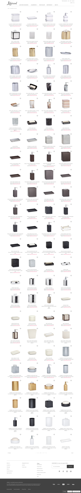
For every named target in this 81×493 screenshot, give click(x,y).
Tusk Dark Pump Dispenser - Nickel (65, 93)
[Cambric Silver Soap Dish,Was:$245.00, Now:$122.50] (32, 368)
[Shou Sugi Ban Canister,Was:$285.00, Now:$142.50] (66, 244)
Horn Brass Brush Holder (32, 58)
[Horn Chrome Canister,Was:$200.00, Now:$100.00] (66, 69)
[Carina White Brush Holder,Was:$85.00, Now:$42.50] (32, 34)
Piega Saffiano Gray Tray (66, 181)
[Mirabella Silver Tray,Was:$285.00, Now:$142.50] (32, 139)
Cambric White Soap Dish (15, 446)
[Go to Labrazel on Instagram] (67, 471)
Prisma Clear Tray (66, 446)
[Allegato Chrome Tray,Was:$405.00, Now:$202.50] (32, 17)
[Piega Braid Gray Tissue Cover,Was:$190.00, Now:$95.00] (66, 192)
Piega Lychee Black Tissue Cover (49, 216)
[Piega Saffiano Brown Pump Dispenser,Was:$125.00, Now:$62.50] (49, 157)
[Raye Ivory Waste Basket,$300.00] (32, 334)
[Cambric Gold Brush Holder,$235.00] (15, 403)
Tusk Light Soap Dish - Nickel (15, 110)
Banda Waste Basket (32, 305)
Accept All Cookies (76, 491)
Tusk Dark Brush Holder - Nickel (49, 93)
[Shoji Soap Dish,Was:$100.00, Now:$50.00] (66, 121)
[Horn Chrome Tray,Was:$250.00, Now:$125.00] (66, 52)
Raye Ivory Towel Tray (49, 340)
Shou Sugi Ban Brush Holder (49, 251)
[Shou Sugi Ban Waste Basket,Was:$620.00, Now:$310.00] (15, 262)
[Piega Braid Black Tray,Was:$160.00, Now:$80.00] (32, 227)
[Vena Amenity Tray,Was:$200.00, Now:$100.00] (15, 351)
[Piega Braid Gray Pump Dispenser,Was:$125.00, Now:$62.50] (15, 209)
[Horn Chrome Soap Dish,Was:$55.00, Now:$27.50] (32, 69)
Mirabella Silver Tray (32, 146)
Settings (64, 491)
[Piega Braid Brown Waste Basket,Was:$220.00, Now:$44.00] (66, 157)
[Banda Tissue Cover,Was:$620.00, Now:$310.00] (15, 298)
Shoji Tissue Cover (15, 41)
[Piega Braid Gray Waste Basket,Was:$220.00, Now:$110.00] (32, 192)
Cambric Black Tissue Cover (49, 410)
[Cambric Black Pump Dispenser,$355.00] (15, 421)
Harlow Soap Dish (15, 323)
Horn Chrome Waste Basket (49, 58)
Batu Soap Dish (49, 323)
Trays (38, 476)
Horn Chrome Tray (66, 58)
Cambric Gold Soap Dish (49, 392)
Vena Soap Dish (32, 358)
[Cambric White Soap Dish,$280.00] (15, 440)
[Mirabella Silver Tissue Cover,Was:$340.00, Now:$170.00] (49, 139)
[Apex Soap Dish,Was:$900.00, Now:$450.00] (49, 262)
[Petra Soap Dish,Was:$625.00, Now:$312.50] (32, 121)
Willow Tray (15, 146)
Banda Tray (65, 269)
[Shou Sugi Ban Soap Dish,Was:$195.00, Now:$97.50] (32, 244)
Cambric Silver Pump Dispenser (49, 375)
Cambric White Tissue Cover (66, 428)
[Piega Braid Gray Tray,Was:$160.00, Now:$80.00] (49, 192)
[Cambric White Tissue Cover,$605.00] (66, 421)
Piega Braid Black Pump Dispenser (49, 233)
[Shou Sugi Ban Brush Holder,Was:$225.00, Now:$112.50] (49, 244)
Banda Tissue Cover (15, 305)
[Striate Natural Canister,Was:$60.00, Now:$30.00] (66, 104)
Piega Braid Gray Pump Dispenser (15, 216)
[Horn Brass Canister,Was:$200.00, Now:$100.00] (15, 52)
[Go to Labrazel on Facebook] (63, 471)
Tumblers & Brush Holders (41, 472)
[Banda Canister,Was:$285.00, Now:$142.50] (49, 281)
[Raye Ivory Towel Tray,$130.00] (49, 334)
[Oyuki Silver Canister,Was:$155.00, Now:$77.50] (32, 262)
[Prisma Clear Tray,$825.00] (66, 440)
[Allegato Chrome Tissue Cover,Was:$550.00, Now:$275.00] (49, 17)
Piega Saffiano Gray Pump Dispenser (15, 199)
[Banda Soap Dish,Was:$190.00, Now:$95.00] (15, 281)
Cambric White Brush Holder (49, 446)
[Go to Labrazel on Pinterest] (59, 471)
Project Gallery (42, 4)
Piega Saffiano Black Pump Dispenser (15, 233)
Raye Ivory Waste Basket (32, 340)
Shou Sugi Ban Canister (66, 251)
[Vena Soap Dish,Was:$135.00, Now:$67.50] (32, 351)
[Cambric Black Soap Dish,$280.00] (66, 403)
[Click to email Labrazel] (70, 471)
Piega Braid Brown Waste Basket (66, 163)
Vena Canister (49, 358)
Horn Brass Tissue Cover (66, 41)
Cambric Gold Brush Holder (15, 410)
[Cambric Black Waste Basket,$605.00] (32, 403)
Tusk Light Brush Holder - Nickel (32, 110)
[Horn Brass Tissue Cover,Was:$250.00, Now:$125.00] (66, 34)
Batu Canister (66, 323)
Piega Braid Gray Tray (48, 199)
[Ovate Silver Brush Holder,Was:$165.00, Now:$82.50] (15, 121)
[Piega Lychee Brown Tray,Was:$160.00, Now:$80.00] (15, 157)
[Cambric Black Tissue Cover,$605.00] (49, 403)
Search (71, 2)
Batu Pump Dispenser (15, 340)
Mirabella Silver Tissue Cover (49, 146)
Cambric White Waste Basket (49, 428)
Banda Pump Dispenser (66, 287)
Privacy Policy (58, 491)
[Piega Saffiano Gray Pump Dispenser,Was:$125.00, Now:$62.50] (15, 192)
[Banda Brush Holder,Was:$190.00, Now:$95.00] (32, 281)
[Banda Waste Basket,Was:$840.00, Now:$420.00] (32, 298)
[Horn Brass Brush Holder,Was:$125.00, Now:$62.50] (32, 52)
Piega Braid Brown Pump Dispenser (32, 181)
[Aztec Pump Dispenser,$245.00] (49, 298)
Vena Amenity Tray (15, 358)
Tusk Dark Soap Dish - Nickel (32, 93)
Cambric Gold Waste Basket (15, 392)
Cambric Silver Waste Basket (66, 358)
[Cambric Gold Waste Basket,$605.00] (15, 386)
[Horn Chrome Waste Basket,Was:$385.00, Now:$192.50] (49, 52)
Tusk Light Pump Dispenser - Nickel (48, 110)
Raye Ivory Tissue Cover (66, 340)
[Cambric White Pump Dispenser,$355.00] (32, 440)
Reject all (69, 491)
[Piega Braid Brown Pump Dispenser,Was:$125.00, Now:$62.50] (32, 175)
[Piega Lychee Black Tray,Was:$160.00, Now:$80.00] (32, 209)
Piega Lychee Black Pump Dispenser (65, 216)
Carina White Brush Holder (32, 41)
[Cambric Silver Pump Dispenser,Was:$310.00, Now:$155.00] (49, 368)
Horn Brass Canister (15, 58)
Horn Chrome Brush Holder (15, 93)
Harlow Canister (32, 323)
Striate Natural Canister (66, 110)
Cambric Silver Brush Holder (66, 375)
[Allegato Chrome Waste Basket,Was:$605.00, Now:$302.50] (15, 17)
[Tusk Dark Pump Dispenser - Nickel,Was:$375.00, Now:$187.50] (66, 86)
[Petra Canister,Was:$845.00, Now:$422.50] (49, 121)
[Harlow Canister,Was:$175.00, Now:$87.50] (32, 316)
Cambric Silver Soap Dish (32, 375)
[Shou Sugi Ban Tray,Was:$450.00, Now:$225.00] (15, 244)
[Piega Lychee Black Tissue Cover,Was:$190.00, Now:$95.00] (49, 209)
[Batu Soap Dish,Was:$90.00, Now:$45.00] (49, 316)
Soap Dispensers (39, 468)
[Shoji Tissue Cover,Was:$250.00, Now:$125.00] (15, 34)
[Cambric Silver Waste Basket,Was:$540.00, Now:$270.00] (66, 351)
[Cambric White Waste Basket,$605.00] (49, 421)
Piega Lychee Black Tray (32, 216)
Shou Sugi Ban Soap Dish (32, 251)
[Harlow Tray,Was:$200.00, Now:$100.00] (66, 298)
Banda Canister (49, 287)
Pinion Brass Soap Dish (66, 233)
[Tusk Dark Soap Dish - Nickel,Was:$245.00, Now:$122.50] (32, 86)
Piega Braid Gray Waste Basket (32, 199)
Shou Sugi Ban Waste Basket (15, 269)
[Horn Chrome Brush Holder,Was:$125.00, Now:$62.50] (15, 86)
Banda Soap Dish (15, 287)
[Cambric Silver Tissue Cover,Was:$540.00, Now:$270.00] (15, 368)
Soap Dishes (39, 474)
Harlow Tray (65, 305)
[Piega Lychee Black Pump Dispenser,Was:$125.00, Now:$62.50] (66, 209)
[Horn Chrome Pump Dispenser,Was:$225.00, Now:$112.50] (49, 69)
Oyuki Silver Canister (32, 269)
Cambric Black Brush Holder (32, 428)
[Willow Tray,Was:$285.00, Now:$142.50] (15, 139)
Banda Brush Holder (32, 287)
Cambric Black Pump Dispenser (15, 428)
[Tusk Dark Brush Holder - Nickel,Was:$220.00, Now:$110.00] (49, 86)
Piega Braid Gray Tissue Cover (66, 199)
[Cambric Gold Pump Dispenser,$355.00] (66, 386)
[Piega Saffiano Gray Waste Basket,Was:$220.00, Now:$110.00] (49, 175)
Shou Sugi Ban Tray (15, 251)
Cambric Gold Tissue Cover (32, 392)
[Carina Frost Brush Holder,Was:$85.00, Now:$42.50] (49, 34)
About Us (56, 4)
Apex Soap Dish (49, 269)
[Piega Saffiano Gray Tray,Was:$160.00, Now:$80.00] (66, 175)
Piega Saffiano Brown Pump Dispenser (49, 164)
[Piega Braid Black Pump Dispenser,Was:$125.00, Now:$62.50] (49, 227)
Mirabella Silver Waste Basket (65, 146)
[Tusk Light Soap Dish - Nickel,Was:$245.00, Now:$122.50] (15, 104)
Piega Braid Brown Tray (15, 181)
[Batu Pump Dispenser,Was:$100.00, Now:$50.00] (15, 334)
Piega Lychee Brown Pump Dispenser (32, 163)
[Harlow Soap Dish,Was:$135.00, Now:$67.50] (15, 316)
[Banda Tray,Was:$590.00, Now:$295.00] (66, 262)
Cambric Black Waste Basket (32, 410)
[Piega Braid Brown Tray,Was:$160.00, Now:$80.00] (15, 175)
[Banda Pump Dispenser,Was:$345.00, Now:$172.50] (66, 281)
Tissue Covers (39, 466)
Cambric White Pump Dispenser (32, 446)
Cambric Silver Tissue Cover (15, 375)
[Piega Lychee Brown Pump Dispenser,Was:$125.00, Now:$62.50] (32, 157)
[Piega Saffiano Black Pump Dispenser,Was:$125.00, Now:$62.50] (15, 227)
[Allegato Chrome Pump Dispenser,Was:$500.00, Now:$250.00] (66, 17)
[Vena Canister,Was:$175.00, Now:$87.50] (49, 351)
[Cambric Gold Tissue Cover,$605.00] (32, 386)
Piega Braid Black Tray (32, 233)
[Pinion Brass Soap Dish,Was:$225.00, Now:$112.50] (66, 227)
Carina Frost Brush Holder (49, 41)
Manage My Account (25, 463)
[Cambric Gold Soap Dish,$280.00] (49, 386)
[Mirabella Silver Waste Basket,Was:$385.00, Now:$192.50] (66, 139)
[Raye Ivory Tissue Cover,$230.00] (66, 334)
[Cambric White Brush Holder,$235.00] (49, 440)
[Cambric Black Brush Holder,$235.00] (32, 421)
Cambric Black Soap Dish (66, 410)
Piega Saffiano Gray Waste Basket (49, 181)
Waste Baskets (39, 464)
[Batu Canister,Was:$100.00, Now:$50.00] (66, 316)
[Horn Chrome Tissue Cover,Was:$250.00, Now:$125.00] (15, 69)
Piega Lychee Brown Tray (15, 163)
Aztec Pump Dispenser (49, 305)
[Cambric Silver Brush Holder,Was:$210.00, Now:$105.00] (66, 368)
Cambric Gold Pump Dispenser (65, 392)
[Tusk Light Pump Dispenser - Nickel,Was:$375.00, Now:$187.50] (49, 104)
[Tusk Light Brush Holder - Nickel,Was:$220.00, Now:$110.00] (32, 104)
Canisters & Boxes (40, 470)
